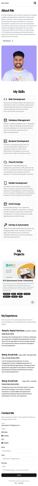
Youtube (6, 436)
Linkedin (5, 443)
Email (3, 455)
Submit (19, 475)
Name (3, 447)
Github (5, 432)
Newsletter (20, 483)
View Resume (7, 41)
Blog (16, 483)
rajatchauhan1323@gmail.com (10, 425)
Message (4, 463)
